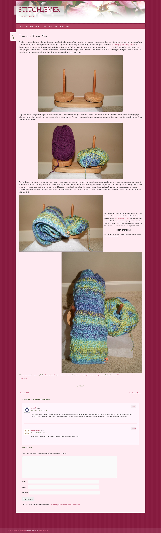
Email (24, 487)
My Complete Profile (62, 26)
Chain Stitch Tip (23, 393)
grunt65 (33, 408)
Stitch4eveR (39, 10)
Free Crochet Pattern (136, 393)
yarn (96, 375)
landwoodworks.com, (122, 218)
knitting (85, 375)
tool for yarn (90, 375)
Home (21, 26)
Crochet (47, 375)
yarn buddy (101, 375)
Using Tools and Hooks (63, 375)
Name (24, 482)
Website (25, 493)
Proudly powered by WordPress (17, 530)
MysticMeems (35, 430)
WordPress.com (43, 530)
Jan (13, 35)
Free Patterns (47, 26)
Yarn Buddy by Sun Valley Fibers (122, 44)
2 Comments (23, 378)
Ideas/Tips (53, 375)
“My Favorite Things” (33, 26)
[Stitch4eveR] (80, 12)
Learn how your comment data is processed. (65, 505)
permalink (116, 375)
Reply (134, 406)
